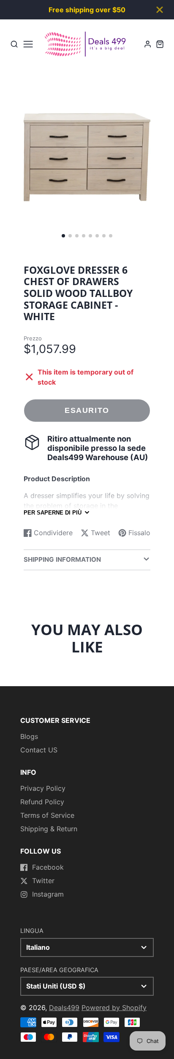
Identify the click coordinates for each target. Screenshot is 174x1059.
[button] (63, 235)
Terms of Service (47, 815)
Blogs (29, 736)
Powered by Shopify (114, 1007)
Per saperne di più (53, 512)
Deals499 (64, 1007)
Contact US (38, 750)
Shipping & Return (48, 829)
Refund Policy (42, 802)
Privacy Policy (42, 788)
